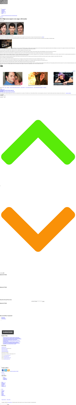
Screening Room (4, 386)
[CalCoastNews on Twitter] (6, 371)
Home (2, 8)
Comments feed (5, 378)
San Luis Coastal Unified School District (15, 87)
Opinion (3, 385)
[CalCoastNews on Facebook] (3, 371)
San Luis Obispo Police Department (38, 87)
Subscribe (8, 15)
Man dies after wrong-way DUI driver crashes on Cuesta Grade (11, 337)
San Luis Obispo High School (29, 87)
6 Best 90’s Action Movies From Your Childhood (34, 85)
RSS (2, 392)
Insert (8, 404)
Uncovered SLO (4, 9)
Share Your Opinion (4, 15)
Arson (5, 87)
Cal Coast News (10, 402)
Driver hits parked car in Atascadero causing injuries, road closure (11, 340)
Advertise (10, 15)
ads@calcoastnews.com (6, 356)
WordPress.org (5, 379)
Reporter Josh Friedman (5, 349)
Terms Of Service (4, 399)
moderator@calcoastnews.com (7, 357)
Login (2, 13)
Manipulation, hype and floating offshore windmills (9, 343)
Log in (4, 377)
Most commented (4, 318)
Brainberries (4, 86)
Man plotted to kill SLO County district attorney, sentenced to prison (11, 341)
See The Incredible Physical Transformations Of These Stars (62, 85)
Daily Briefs (3, 383)
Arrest (3, 87)
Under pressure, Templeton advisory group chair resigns (10, 339)
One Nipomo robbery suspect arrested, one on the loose (7, 91)
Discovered (3, 10)
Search (12, 15)
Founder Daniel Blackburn (5, 351)
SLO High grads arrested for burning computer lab (7, 90)
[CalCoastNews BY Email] (14, 371)
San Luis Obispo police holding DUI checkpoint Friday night (10, 342)
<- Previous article (2, 89)
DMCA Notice (3, 395)
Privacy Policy (8, 399)
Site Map (3, 393)
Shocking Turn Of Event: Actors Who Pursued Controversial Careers (12, 85)
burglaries (8, 87)
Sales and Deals (4, 11)
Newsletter (15, 15)
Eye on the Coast (4, 12)
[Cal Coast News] (4, 3)
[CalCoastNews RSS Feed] (8, 371)
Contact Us (3, 390)
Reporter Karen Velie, (4, 348)
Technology (44, 87)
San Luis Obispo (23, 87)
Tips (13, 15)
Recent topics (3, 317)
